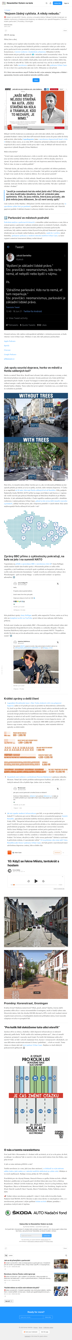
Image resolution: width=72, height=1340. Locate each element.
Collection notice (48, 1327)
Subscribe (57, 3)
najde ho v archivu (53, 233)
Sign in (66, 3)
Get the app (44, 1332)
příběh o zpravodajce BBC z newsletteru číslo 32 (33, 564)
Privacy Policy (49, 1241)
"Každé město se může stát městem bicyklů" (22, 1288)
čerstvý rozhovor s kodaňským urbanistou (30, 52)
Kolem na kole (41, 1201)
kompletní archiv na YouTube (21, 618)
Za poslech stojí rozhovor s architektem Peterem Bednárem (29, 777)
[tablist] (9, 1255)
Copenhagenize (28, 139)
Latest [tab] (10, 1255)
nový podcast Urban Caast (32, 1045)
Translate (8, 10)
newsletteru (22, 65)
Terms (40, 1327)
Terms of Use (44, 1239)
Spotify (6, 345)
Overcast (7, 350)
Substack (27, 1336)
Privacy (36, 1327)
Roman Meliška (8, 24)
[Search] (46, 3)
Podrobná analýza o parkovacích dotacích (19, 222)
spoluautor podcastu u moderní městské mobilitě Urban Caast (35, 235)
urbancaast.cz (9, 359)
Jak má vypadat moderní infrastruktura (21, 813)
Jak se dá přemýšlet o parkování (17, 1260)
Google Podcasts (10, 354)
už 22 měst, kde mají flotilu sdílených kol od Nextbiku (35, 490)
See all (7, 1301)
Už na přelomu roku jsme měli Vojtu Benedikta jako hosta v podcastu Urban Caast (37, 841)
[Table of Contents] (2, 670)
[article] (36, 1265)
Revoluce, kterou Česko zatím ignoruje (19, 1274)
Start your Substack (31, 1332)
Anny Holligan (26, 615)
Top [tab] (6, 1255)
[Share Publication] (50, 3)
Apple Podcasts (9, 341)
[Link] (1, 217)
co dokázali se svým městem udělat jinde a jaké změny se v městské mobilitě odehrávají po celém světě (34, 1169)
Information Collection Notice (35, 1241)
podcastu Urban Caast (58, 65)
